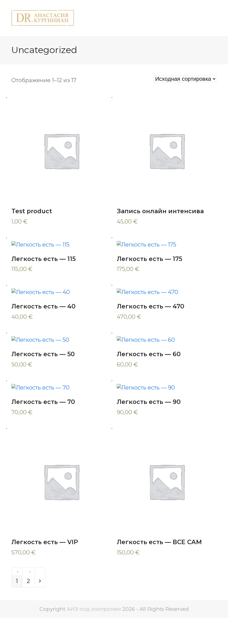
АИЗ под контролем (94, 609)
